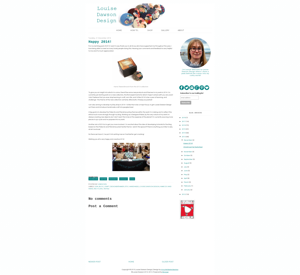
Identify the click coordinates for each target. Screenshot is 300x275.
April (186, 178)
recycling (98, 189)
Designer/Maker (117, 186)
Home (119, 30)
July (185, 167)
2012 (184, 194)
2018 (184, 117)
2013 (184, 137)
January (187, 190)
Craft (106, 186)
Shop (150, 30)
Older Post (167, 262)
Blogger (165, 272)
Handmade (134, 186)
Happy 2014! (188, 143)
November (188, 152)
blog (101, 186)
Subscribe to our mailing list (192, 93)
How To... (134, 30)
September (188, 159)
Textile (106, 189)
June (186, 171)
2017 (184, 121)
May (185, 174)
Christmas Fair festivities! (192, 147)
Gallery (165, 30)
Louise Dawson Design (149, 186)
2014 (96, 186)
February (187, 186)
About (181, 30)
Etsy (127, 186)
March (186, 182)
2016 (184, 125)
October (187, 155)
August (187, 163)
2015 (184, 129)
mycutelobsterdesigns (169, 269)
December (188, 140)
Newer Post (94, 262)
